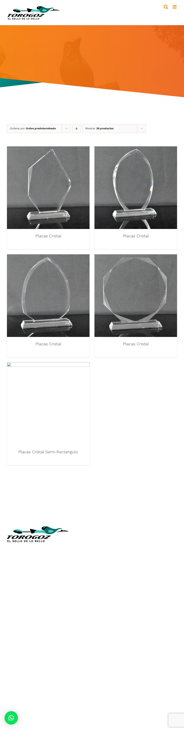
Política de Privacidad (114, 601)
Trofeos (13, 629)
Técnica (102, 554)
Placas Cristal (48, 235)
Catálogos (104, 561)
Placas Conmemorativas (28, 649)
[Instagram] (107, 617)
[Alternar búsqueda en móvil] (166, 6)
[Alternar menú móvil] (175, 6)
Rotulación (16, 676)
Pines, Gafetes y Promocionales (34, 663)
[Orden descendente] (76, 128)
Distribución (106, 581)
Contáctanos (107, 587)
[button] (11, 718)
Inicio (100, 541)
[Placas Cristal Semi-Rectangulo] (48, 365)
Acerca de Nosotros (113, 548)
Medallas (14, 636)
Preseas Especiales (23, 656)
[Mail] (124, 617)
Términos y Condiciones (116, 594)
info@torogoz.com (23, 584)
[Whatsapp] (116, 617)
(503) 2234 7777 (28, 573)
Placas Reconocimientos (28, 643)
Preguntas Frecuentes (115, 607)
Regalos (13, 669)
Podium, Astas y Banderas (29, 682)
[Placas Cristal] (48, 149)
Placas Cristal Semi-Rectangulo (48, 451)
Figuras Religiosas (111, 567)
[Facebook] (98, 617)
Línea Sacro (106, 574)
